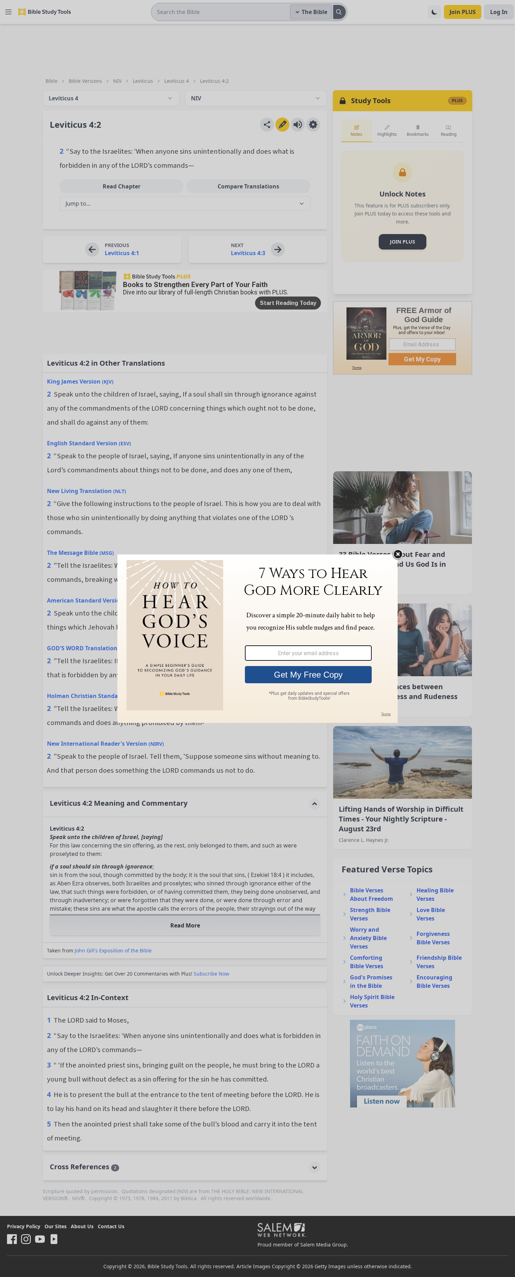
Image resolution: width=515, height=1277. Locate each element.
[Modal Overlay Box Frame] (257, 638)
